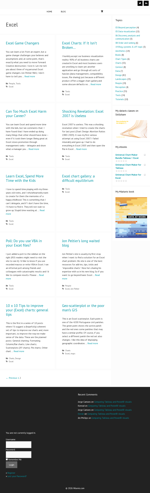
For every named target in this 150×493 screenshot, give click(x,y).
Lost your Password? (17, 476)
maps (73, 353)
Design (18, 358)
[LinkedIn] (146, 3)
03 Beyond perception (125, 27)
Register (11, 472)
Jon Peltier (75, 288)
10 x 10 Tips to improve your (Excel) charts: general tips (27, 310)
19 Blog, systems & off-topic (129, 46)
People (12, 83)
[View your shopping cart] (102, 11)
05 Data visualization (125, 31)
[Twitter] (140, 3)
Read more (29, 76)
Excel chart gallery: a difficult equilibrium (78, 178)
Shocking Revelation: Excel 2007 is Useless (82, 113)
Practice (119, 91)
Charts (11, 358)
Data (117, 71)
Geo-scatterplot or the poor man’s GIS (83, 307)
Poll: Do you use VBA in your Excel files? (24, 243)
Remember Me (15, 459)
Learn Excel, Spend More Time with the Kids (25, 178)
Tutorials (119, 99)
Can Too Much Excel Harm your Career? (26, 113)
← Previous (11, 377)
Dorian (81, 413)
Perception (120, 87)
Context (119, 67)
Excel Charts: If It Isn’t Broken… (79, 45)
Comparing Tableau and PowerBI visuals (113, 401)
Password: (10, 449)
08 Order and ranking (125, 42)
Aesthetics (120, 51)
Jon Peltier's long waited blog (81, 243)
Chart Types (121, 59)
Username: (11, 439)
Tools (18, 83)
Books (118, 54)
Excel (11, 86)
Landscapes (121, 79)
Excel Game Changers (22, 43)
